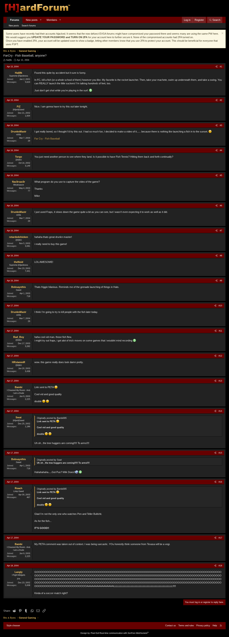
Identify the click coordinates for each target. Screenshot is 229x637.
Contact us (170, 625)
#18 (220, 565)
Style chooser (13, 625)
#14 (220, 411)
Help (215, 625)
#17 (220, 538)
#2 (221, 100)
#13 (220, 381)
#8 (221, 255)
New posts (32, 19)
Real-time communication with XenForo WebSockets (124, 633)
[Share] (216, 67)
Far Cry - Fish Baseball (47, 138)
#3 (221, 125)
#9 (221, 280)
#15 (220, 453)
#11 (220, 331)
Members (52, 19)
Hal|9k (9, 60)
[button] (40, 20)
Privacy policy (203, 625)
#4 (221, 150)
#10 (220, 305)
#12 (220, 356)
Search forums (29, 25)
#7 (221, 230)
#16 (220, 482)
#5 (221, 175)
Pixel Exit (95, 633)
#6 (221, 205)
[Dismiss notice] (222, 33)
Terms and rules (186, 625)
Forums (14, 19)
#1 (221, 66)
